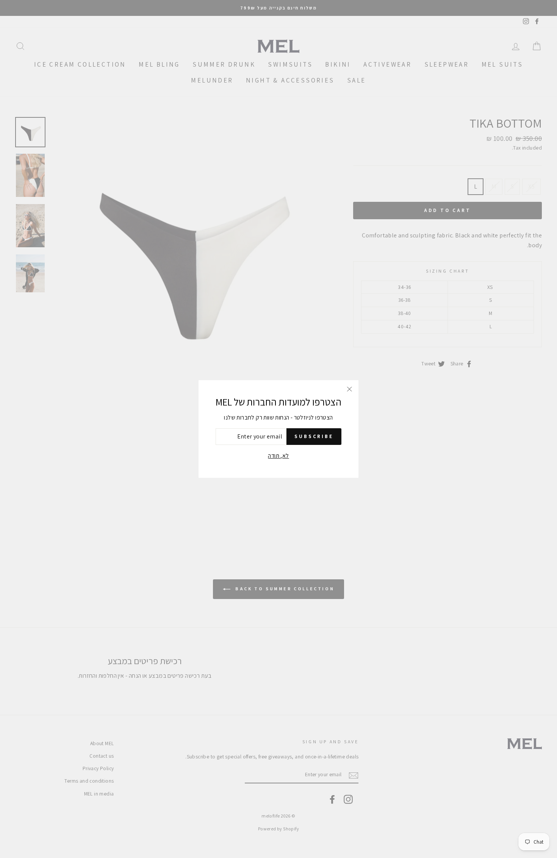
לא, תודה (278, 456)
